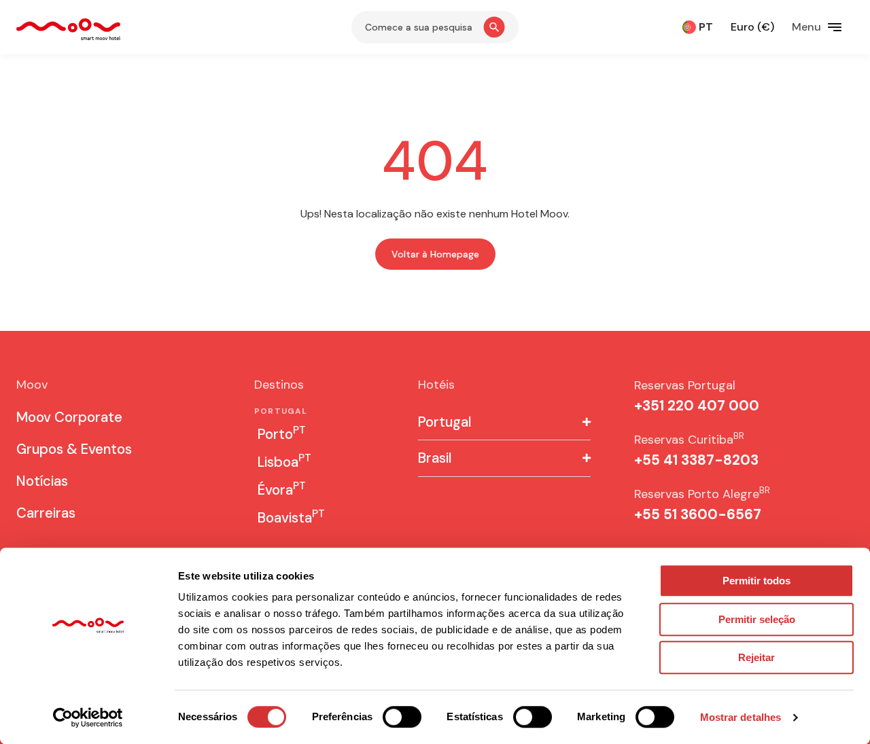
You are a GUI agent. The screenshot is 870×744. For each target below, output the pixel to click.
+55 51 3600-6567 (697, 514)
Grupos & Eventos (74, 449)
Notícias (42, 481)
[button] (504, 422)
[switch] (402, 717)
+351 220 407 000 (696, 405)
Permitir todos (756, 580)
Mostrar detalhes (741, 717)
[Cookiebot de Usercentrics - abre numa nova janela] (88, 717)
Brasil (434, 458)
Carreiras (45, 513)
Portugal (444, 422)
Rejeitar (756, 657)
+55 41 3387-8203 (696, 460)
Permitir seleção (756, 619)
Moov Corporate (69, 417)
